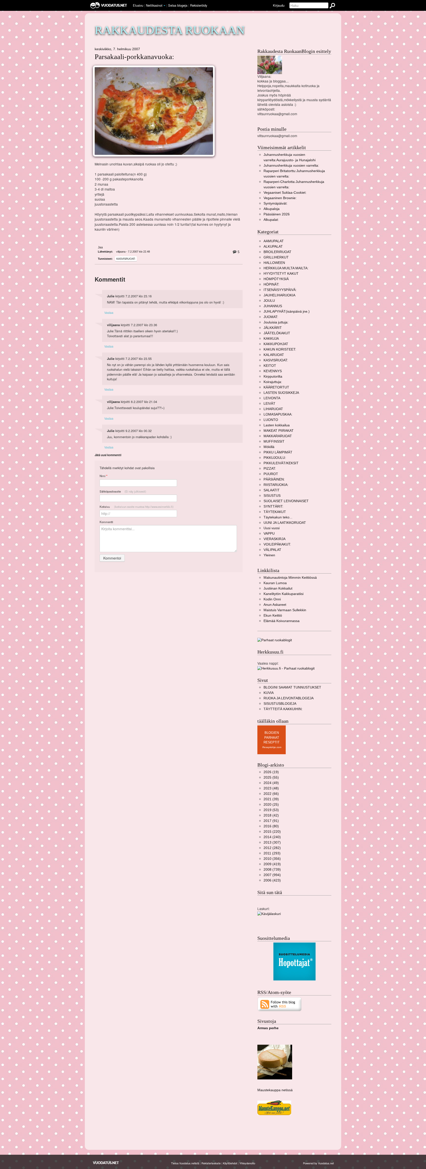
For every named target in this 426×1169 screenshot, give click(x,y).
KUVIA (269, 693)
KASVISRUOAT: (126, 258)
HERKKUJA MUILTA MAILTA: (286, 268)
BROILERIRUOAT (277, 252)
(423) (272, 880)
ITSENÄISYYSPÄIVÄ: (280, 290)
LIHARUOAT (273, 409)
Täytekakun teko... (278, 517)
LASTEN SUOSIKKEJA (281, 393)
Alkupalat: (271, 220)
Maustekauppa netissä (275, 1090)
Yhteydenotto (247, 1163)
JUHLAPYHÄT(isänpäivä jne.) (287, 311)
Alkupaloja (272, 209)
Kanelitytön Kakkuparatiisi (283, 594)
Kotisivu (137, 507)
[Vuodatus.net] (106, 1162)
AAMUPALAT (274, 241)
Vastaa (108, 312)
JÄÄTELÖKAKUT (277, 333)
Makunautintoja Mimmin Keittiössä (290, 577)
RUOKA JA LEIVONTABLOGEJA (289, 698)
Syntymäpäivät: (275, 203)
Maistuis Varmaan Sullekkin (285, 610)
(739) (272, 869)
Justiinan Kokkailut (278, 588)
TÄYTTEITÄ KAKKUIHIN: (283, 709)
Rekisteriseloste (211, 1163)
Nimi (103, 476)
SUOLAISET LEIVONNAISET (286, 501)
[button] (164, 5)
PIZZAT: (270, 468)
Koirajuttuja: (273, 382)
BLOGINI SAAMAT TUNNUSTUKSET (292, 687)
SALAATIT (272, 490)
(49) (271, 783)
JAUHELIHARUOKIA (279, 295)
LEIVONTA (272, 398)
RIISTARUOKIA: (276, 485)
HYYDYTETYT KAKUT (281, 273)
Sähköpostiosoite (123, 491)
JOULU (269, 301)
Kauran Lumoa (275, 583)
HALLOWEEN (274, 263)
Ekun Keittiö (273, 615)
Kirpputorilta (273, 376)
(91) (271, 821)
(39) (271, 799)
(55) (271, 777)
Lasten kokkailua (277, 425)
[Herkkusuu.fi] (286, 668)
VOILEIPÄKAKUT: (277, 544)
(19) (271, 772)
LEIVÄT (269, 403)
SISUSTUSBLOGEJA (280, 703)
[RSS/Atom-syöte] (279, 1004)
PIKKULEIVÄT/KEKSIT (281, 463)
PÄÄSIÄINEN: (274, 479)
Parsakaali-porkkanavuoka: (134, 56)
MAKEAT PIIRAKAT (279, 430)
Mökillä (269, 447)
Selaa (177, 5)
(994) (272, 875)
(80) (271, 826)
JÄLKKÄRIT (273, 328)
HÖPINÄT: (271, 284)
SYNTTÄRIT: (273, 506)
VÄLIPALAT (272, 550)
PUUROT (271, 474)
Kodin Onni (272, 599)
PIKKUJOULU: (275, 458)
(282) (272, 848)
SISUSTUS (272, 495)
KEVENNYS (273, 371)
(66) (271, 794)
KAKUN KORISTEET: (280, 349)
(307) (272, 842)
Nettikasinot (154, 5)
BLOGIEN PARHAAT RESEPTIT (272, 737)
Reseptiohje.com (271, 747)
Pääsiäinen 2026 (277, 214)
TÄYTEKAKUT (275, 512)
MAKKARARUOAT (278, 436)
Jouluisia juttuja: (276, 322)
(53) (271, 810)
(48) (271, 788)
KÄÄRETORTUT (276, 387)
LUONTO (271, 420)
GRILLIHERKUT (276, 257)
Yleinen (269, 555)
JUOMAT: (271, 317)
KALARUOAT (274, 355)
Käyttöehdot (230, 1163)
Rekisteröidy (198, 5)
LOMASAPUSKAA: (278, 414)
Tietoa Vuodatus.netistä (185, 1163)
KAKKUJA (271, 338)
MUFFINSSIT (274, 441)
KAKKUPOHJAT (276, 344)
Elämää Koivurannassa (282, 621)
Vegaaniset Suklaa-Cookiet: (285, 192)
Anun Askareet (275, 605)
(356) (272, 859)
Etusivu (138, 5)
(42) (271, 815)
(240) (272, 837)
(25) (271, 804)
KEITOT (270, 366)
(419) (272, 864)
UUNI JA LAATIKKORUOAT (285, 523)
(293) (272, 853)
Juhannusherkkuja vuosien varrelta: (291, 165)
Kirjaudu (278, 5)
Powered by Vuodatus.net (318, 1163)
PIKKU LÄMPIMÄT (278, 452)
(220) (272, 831)
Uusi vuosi (272, 528)
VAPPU (269, 533)
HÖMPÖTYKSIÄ (276, 279)
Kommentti (106, 522)
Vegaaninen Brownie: (280, 198)
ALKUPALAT (273, 246)
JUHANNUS (273, 306)
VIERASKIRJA (274, 539)
